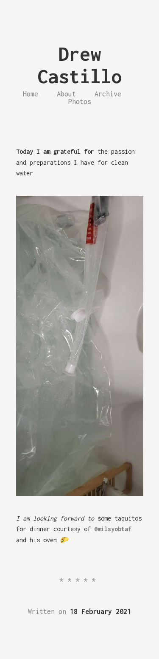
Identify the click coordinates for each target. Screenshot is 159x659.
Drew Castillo (79, 64)
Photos (79, 101)
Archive (108, 94)
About (66, 94)
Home (30, 94)
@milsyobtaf (112, 528)
